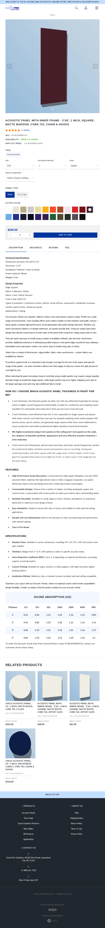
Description (16, 248)
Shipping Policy (76, 818)
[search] (76, 8)
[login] (86, 8)
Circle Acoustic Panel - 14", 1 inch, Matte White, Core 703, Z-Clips (19, 706)
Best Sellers (28, 829)
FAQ (67, 248)
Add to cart (65, 235)
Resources (36, 248)
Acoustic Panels (28, 813)
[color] (9, 210)
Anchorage (21, 195)
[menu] (97, 8)
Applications (28, 839)
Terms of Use (76, 829)
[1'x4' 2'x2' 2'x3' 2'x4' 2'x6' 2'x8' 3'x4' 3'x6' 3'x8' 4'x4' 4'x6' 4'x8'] (20, 165)
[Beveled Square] (85, 165)
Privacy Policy (76, 834)
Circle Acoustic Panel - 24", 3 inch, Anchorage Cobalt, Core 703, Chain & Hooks (19, 765)
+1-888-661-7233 (28, 870)
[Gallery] (52, 66)
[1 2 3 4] (53, 165)
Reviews (53, 248)
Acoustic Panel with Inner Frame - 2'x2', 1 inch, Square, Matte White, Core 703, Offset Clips (52, 708)
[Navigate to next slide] (95, 66)
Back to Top (52, 795)
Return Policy (76, 824)
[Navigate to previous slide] (9, 66)
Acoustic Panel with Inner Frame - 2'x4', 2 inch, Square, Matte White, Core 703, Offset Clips (84, 708)
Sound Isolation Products (28, 824)
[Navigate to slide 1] (52, 109)
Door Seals (28, 818)
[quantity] (10, 235)
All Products (28, 834)
